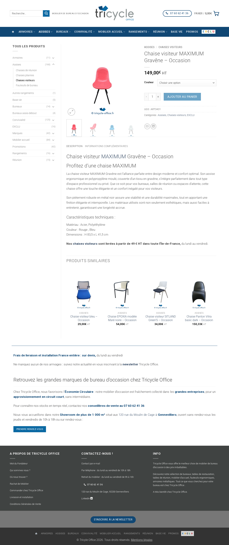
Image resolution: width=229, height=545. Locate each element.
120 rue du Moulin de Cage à (147, 414)
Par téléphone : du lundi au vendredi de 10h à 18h (105, 470)
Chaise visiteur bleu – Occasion (83, 318)
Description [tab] (74, 146)
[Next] (133, 80)
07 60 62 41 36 (95, 484)
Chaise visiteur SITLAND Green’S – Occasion (160, 318)
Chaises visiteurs (25, 80)
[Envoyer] (46, 13)
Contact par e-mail (90, 463)
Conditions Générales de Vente (25, 504)
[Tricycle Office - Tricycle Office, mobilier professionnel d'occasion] (114, 13)
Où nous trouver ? (18, 477)
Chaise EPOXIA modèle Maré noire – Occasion (122, 318)
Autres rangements (23, 93)
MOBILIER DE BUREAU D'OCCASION (70, 13)
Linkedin (85, 498)
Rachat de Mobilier (19, 483)
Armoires (26, 31)
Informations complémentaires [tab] (106, 146)
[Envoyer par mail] (147, 126)
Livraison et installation (21, 497)
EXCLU (16, 126)
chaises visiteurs (85, 243)
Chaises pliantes (25, 75)
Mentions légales (141, 540)
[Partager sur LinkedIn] (153, 126)
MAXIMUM (113, 156)
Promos (192, 31)
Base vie (176, 31)
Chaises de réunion (26, 70)
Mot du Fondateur (19, 463)
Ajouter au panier (182, 96)
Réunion (159, 31)
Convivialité (83, 31)
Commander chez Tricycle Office (26, 490)
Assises (44, 31)
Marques (17, 133)
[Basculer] (53, 57)
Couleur (149, 82)
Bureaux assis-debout (25, 113)
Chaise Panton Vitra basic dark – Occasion (199, 318)
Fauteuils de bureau (27, 85)
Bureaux (62, 31)
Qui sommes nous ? (20, 470)
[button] (206, 13)
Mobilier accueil (110, 31)
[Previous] (72, 80)
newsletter (130, 364)
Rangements (138, 31)
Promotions (19, 146)
